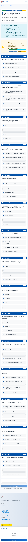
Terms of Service (5, 512)
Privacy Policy (4, 511)
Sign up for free (13, 48)
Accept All (14, 540)
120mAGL (3, 5)
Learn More (14, 533)
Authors (3, 506)
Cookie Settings (5, 515)
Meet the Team (5, 510)
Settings (14, 535)
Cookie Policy (4, 513)
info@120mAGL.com (6, 519)
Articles (7, 5)
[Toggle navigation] (25, 2)
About (3, 509)
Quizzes (12, 5)
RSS (2, 507)
